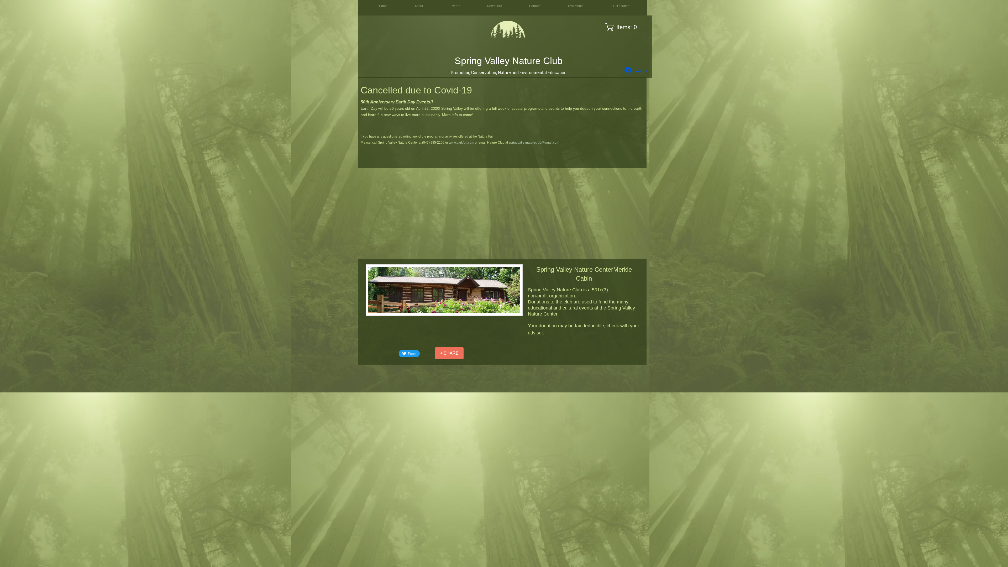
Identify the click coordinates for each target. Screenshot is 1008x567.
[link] (623, 27)
